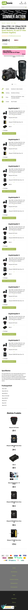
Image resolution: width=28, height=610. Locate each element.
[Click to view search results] (25, 8)
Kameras (8, 23)
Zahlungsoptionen (14, 583)
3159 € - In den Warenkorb (8, 249)
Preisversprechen (14, 587)
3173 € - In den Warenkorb (8, 217)
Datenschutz (14, 598)
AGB (14, 594)
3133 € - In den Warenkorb (8, 280)
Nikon (15, 23)
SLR (12, 23)
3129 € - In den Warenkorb (8, 307)
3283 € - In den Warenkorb (8, 133)
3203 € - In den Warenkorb (8, 191)
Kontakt (14, 568)
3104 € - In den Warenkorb (8, 334)
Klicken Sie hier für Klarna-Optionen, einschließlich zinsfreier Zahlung (14, 56)
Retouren (14, 575)
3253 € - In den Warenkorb (8, 160)
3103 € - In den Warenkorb (8, 361)
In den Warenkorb (14, 47)
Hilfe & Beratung (14, 571)
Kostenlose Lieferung (14, 579)
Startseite (3, 23)
